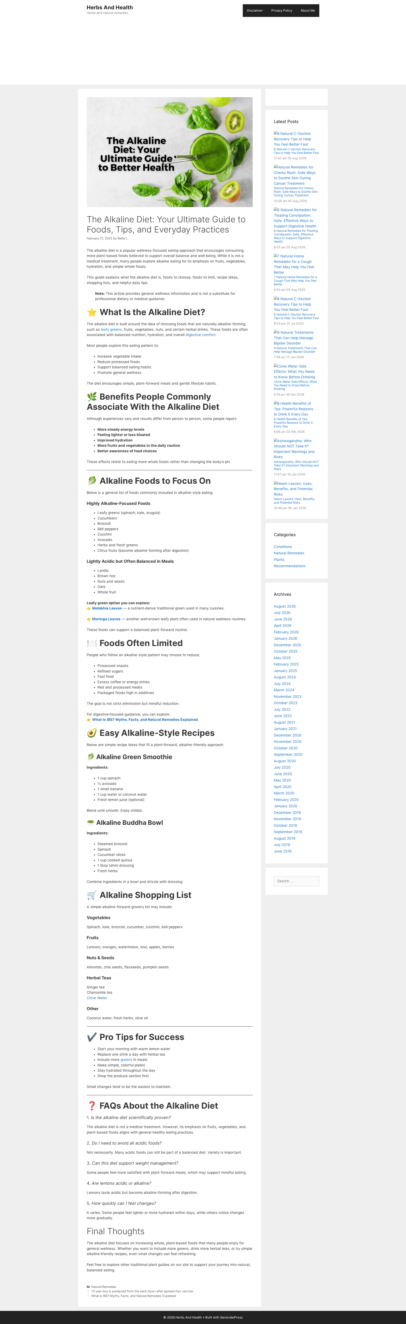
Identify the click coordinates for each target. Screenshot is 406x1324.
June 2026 (283, 619)
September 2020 (288, 754)
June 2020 (283, 774)
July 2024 (282, 684)
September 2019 (288, 832)
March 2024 (284, 690)
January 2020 (285, 806)
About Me (308, 10)
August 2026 (285, 606)
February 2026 (286, 632)
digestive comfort (200, 335)
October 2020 (286, 748)
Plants (279, 559)
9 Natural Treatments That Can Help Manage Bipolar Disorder (295, 349)
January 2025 (285, 671)
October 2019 (285, 825)
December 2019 (287, 812)
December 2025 (287, 645)
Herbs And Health (110, 7)
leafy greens (111, 329)
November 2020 (288, 741)
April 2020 (282, 787)
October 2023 (286, 703)
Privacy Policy (281, 10)
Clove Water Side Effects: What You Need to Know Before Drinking (295, 385)
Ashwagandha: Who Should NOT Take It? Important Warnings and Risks (296, 465)
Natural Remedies (103, 1286)
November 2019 (287, 819)
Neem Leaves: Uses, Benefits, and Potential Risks (294, 500)
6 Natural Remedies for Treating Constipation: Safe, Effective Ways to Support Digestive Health (296, 236)
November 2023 (288, 696)
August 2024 (285, 677)
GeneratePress (231, 1317)
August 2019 (284, 838)
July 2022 (282, 709)
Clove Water (97, 998)
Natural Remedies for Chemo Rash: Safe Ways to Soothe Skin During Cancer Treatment (296, 191)
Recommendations (290, 566)
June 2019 (283, 851)
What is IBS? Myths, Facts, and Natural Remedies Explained (133, 1296)
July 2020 (282, 767)
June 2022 (283, 716)
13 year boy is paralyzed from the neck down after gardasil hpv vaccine (142, 1291)
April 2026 (282, 625)
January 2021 (285, 729)
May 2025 (282, 658)
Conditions (283, 547)
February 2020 (286, 800)
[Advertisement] (203, 52)
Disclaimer (255, 10)
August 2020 (285, 761)
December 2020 (287, 735)
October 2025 (285, 651)
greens (126, 1060)
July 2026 (282, 613)
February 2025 (286, 664)
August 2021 (284, 722)
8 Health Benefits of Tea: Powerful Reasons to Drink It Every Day (293, 422)
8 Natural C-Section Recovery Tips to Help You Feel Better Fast (296, 150)
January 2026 (285, 638)
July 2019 (282, 845)
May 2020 (282, 780)
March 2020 (284, 793)
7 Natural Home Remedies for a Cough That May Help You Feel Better (295, 280)
